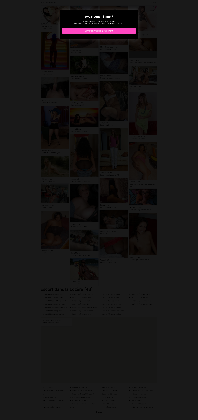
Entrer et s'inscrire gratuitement (99, 31)
